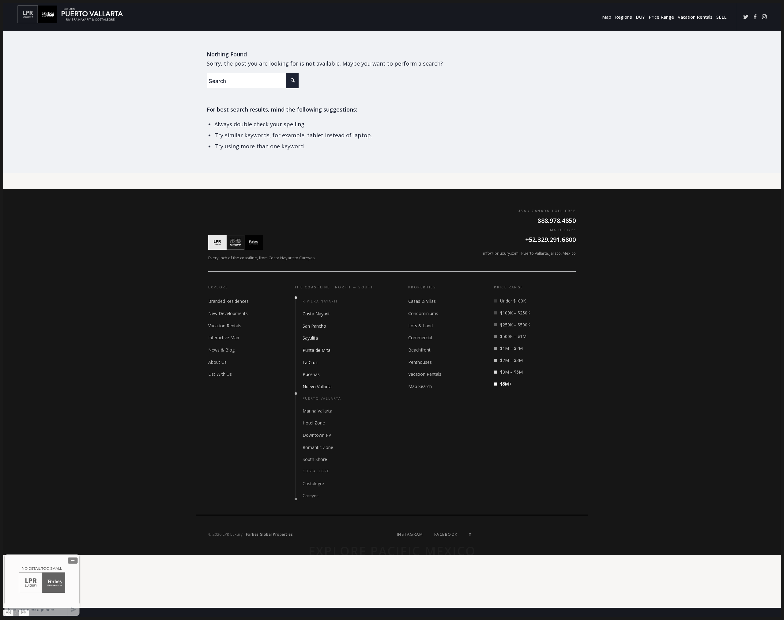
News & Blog (221, 350)
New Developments (228, 313)
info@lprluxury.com (500, 253)
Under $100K (513, 301)
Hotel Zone (314, 423)
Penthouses (420, 362)
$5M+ (506, 384)
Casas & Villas (422, 301)
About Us (217, 362)
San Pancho (314, 326)
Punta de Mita (316, 350)
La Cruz (310, 362)
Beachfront (419, 350)
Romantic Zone (318, 447)
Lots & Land (420, 326)
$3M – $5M (511, 372)
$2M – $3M (511, 360)
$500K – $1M (513, 336)
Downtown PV (317, 435)
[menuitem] (606, 17)
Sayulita (310, 338)
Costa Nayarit (316, 314)
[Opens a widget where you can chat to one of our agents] (42, 585)
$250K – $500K (515, 325)
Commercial (420, 337)
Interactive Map (223, 337)
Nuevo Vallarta (317, 387)
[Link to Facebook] (755, 16)
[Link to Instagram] (764, 16)
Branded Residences (228, 301)
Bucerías (311, 374)
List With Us (220, 374)
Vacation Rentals (224, 326)
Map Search (420, 386)
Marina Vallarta (317, 411)
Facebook (446, 534)
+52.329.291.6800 (550, 239)
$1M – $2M (511, 348)
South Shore (315, 459)
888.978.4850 (556, 220)
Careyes (310, 495)
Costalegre (313, 483)
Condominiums (423, 313)
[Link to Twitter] (745, 16)
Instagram (410, 534)
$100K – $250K (515, 313)
